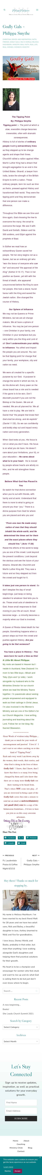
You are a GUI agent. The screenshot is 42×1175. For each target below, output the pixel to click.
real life (33, 44)
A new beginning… (11, 1004)
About (26, 1141)
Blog (30, 1148)
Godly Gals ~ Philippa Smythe (31, 860)
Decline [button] (8, 1171)
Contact (21, 1151)
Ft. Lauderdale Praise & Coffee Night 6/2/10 (10, 862)
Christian (7, 39)
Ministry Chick (16, 1148)
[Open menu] (37, 10)
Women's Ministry (21, 47)
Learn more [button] (8, 1167)
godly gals (15, 42)
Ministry (15, 44)
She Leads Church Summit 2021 (18, 1013)
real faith (24, 44)
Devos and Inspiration (21, 39)
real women (8, 47)
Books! (6, 1009)
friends (6, 42)
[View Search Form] (4, 10)
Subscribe (21, 1118)
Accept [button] (17, 1171)
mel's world (25, 42)
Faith (34, 39)
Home (15, 1141)
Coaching (21, 1144)
